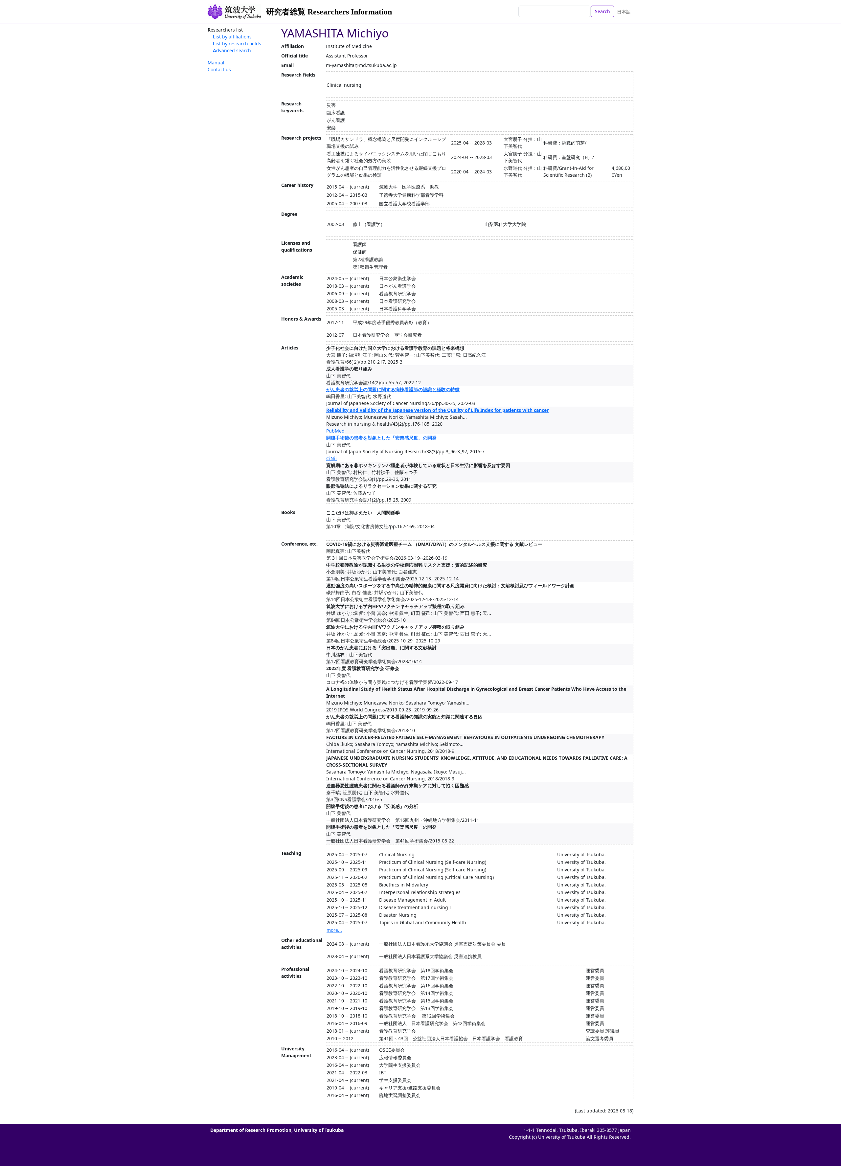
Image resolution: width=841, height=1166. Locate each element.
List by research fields (237, 43)
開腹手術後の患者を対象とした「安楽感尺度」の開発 (381, 438)
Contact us (219, 69)
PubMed (335, 431)
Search (602, 11)
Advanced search (232, 50)
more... (334, 930)
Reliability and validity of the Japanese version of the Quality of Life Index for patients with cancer (437, 410)
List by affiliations (232, 37)
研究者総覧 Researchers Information (329, 12)
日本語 (624, 12)
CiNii (331, 458)
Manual (216, 62)
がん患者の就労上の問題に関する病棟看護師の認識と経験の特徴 (393, 389)
